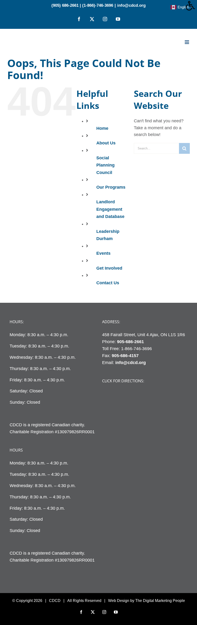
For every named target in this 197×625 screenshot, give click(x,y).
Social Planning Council (105, 165)
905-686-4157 (125, 355)
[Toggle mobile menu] (187, 42)
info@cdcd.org (131, 5)
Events (103, 253)
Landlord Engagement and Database (110, 209)
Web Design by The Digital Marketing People (146, 601)
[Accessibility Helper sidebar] (191, 6)
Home (102, 128)
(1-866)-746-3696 (97, 5)
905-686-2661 (130, 341)
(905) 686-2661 (65, 5)
